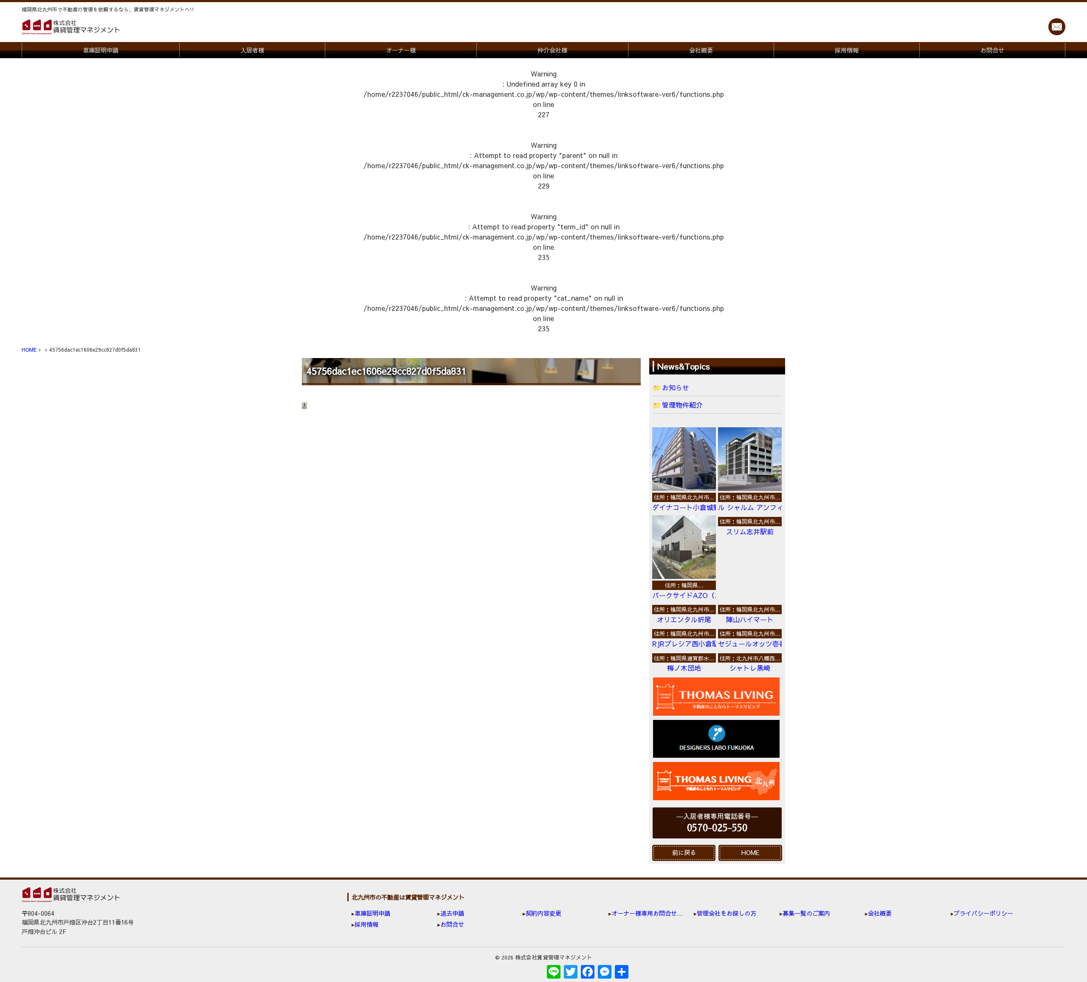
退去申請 (452, 913)
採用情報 (847, 50)
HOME (750, 852)
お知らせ (675, 387)
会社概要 (701, 50)
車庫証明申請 (100, 50)
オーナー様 (401, 50)
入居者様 (252, 50)
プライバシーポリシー (983, 913)
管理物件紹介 (682, 404)
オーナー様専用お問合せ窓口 (650, 913)
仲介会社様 (552, 50)
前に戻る (684, 852)
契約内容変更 (543, 913)
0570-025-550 (717, 828)
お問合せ (992, 50)
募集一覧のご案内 (806, 913)
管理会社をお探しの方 (726, 913)
